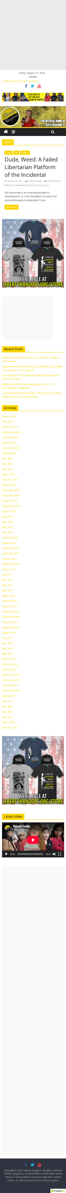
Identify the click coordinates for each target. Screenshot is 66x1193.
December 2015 (11, 674)
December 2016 (11, 611)
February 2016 (10, 664)
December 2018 (11, 490)
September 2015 (11, 690)
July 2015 (7, 701)
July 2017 (7, 574)
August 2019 (9, 453)
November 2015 (11, 680)
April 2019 (7, 469)
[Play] (6, 854)
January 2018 (9, 543)
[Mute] (54, 854)
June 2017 (7, 579)
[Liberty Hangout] (6, 132)
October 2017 (9, 558)
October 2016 (9, 622)
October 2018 (9, 500)
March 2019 (8, 474)
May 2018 (7, 527)
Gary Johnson (53, 181)
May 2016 (7, 648)
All (16, 152)
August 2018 (9, 511)
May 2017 (7, 585)
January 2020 (9, 442)
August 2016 (9, 632)
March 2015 (8, 722)
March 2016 (8, 659)
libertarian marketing (15, 185)
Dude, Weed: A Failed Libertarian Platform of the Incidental (31, 167)
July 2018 (7, 516)
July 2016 (7, 637)
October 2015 (9, 685)
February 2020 (10, 437)
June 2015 (7, 706)
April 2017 (7, 590)
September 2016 (11, 627)
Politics (24, 152)
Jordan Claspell (35, 181)
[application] (33, 839)
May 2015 (7, 711)
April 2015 (7, 717)
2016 (8, 152)
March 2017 (8, 595)
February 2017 (10, 601)
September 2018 (11, 506)
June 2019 (7, 458)
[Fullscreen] (59, 854)
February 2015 (10, 727)
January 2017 (9, 606)
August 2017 (9, 569)
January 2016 (9, 669)
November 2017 (11, 553)
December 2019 (11, 448)
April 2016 (7, 653)
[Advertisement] (33, 35)
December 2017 (11, 548)
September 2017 (11, 564)
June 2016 (7, 643)
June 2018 (7, 521)
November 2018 (11, 495)
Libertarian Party (34, 185)
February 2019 (10, 479)
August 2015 (9, 695)
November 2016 (11, 616)
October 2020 (9, 426)
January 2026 (9, 416)
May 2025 (7, 421)
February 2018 (10, 537)
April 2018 (7, 532)
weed (46, 185)
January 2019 (9, 484)
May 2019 (7, 463)
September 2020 (11, 432)
